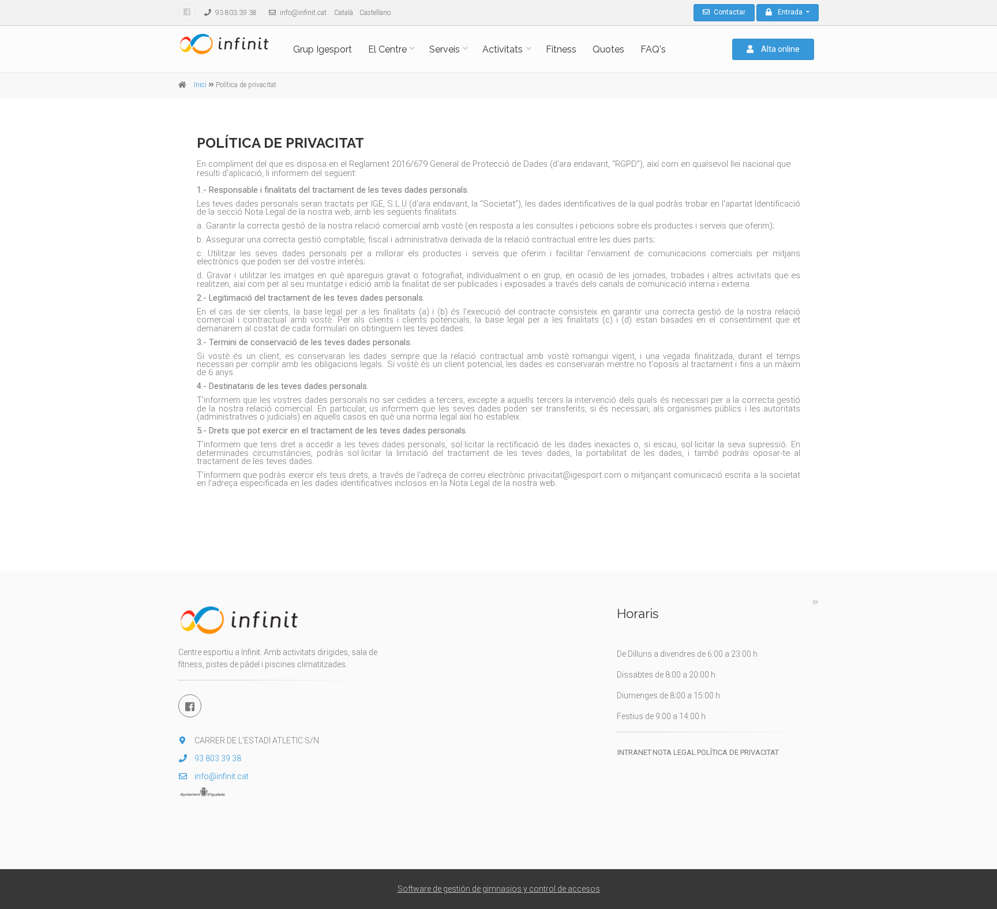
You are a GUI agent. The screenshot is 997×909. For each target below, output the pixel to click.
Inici (200, 85)
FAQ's (653, 49)
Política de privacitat (738, 752)
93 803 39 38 (235, 13)
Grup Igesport (322, 49)
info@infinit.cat (302, 13)
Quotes (608, 49)
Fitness (561, 49)
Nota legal (674, 752)
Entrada (791, 12)
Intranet (634, 752)
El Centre (387, 49)
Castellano (375, 13)
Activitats (502, 49)
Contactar (728, 12)
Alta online (779, 49)
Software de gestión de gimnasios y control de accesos (499, 888)
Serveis (444, 49)
